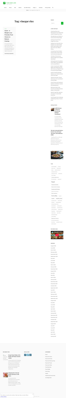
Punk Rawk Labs (11, 2)
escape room (59, 179)
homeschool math (53, 200)
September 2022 (54, 298)
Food (6, 28)
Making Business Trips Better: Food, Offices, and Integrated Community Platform (57, 62)
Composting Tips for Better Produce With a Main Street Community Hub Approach (56, 53)
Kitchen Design (60, 200)
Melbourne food (60, 209)
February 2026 (54, 252)
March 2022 (53, 311)
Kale (15, 7)
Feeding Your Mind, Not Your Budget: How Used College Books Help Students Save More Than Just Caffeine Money (57, 46)
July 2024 (53, 273)
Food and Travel (48, 362)
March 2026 (53, 250)
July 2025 (53, 258)
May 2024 (53, 275)
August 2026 (53, 245)
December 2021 (54, 315)
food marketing (54, 193)
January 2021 (53, 336)
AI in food (59, 166)
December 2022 (54, 296)
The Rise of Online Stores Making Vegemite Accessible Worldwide (57, 57)
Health (52, 198)
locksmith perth (53, 207)
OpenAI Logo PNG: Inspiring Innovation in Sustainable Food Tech (56, 94)
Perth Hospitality (53, 216)
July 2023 (53, 290)
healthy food (59, 198)
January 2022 (53, 313)
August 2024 (53, 271)
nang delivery (53, 211)
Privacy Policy (47, 7)
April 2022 (53, 308)
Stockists (40, 7)
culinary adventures (55, 177)
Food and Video (48, 365)
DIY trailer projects (53, 179)
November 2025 (54, 254)
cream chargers (53, 175)
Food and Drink (54, 184)
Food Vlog (47, 371)
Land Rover (52, 202)
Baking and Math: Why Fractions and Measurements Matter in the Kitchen (57, 89)
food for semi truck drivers (54, 191)
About (10, 7)
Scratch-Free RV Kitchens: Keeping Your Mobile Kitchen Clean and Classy (57, 74)
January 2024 (53, 279)
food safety (54, 195)
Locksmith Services (59, 207)
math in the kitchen (54, 209)
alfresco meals (53, 168)
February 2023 (54, 294)
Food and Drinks (55, 189)
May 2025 (53, 262)
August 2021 (53, 323)
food (53, 182)
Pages (34, 7)
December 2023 (54, 281)
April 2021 (53, 332)
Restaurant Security (54, 218)
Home (5, 7)
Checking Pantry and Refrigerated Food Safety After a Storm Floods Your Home (57, 33)
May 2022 (53, 306)
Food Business (48, 367)
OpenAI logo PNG (59, 211)
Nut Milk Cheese (27, 7)
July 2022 (53, 302)
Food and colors (48, 356)
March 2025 (53, 264)
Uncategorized (48, 377)
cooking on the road (54, 173)
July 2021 (52, 325)
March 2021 (53, 334)
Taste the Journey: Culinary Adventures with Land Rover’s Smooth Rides (57, 79)
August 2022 (53, 300)
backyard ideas (59, 168)
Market (20, 7)
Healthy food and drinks (50, 375)
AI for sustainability (53, 166)
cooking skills (60, 173)
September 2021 (54, 321)
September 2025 (54, 256)
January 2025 (53, 266)
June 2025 (53, 260)
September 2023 (54, 287)
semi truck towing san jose (55, 220)
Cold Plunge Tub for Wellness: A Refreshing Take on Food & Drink (57, 99)
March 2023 (53, 292)
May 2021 (52, 330)
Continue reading (9, 53)
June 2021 (53, 327)
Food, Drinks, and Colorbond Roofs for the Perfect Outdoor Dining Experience (57, 84)
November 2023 (54, 283)
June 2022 (53, 304)
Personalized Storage (54, 214)
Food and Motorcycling (50, 360)
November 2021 (54, 317)
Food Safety (47, 369)
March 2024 (53, 277)
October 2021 (53, 319)
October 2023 (53, 285)
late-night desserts (58, 202)
